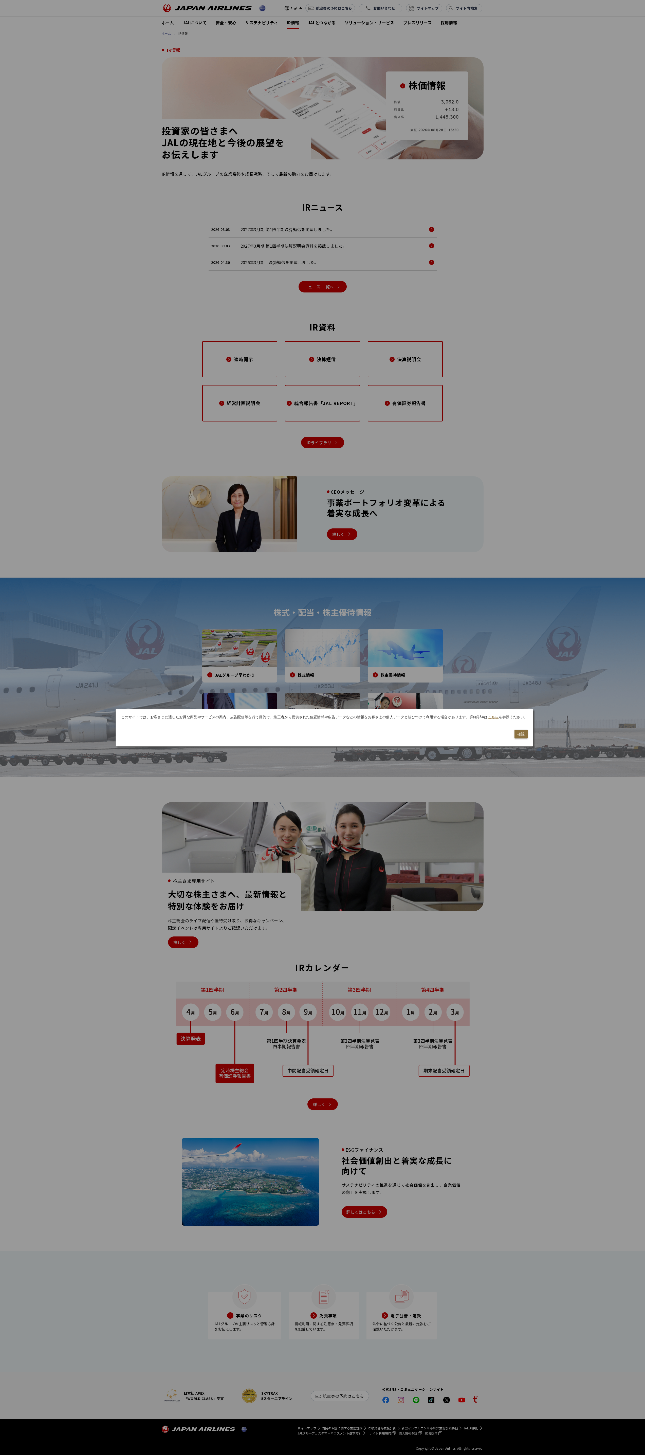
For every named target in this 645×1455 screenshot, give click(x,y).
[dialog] (324, 727)
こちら (493, 717)
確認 (521, 734)
